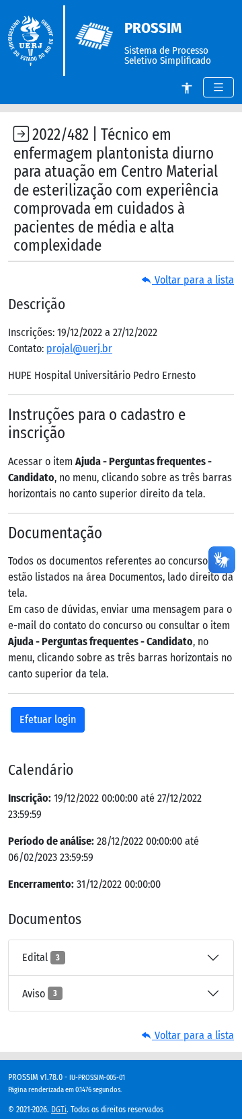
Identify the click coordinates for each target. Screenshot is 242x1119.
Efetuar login (47, 719)
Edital (41, 957)
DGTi (59, 1109)
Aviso (39, 993)
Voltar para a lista (193, 280)
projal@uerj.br (79, 348)
